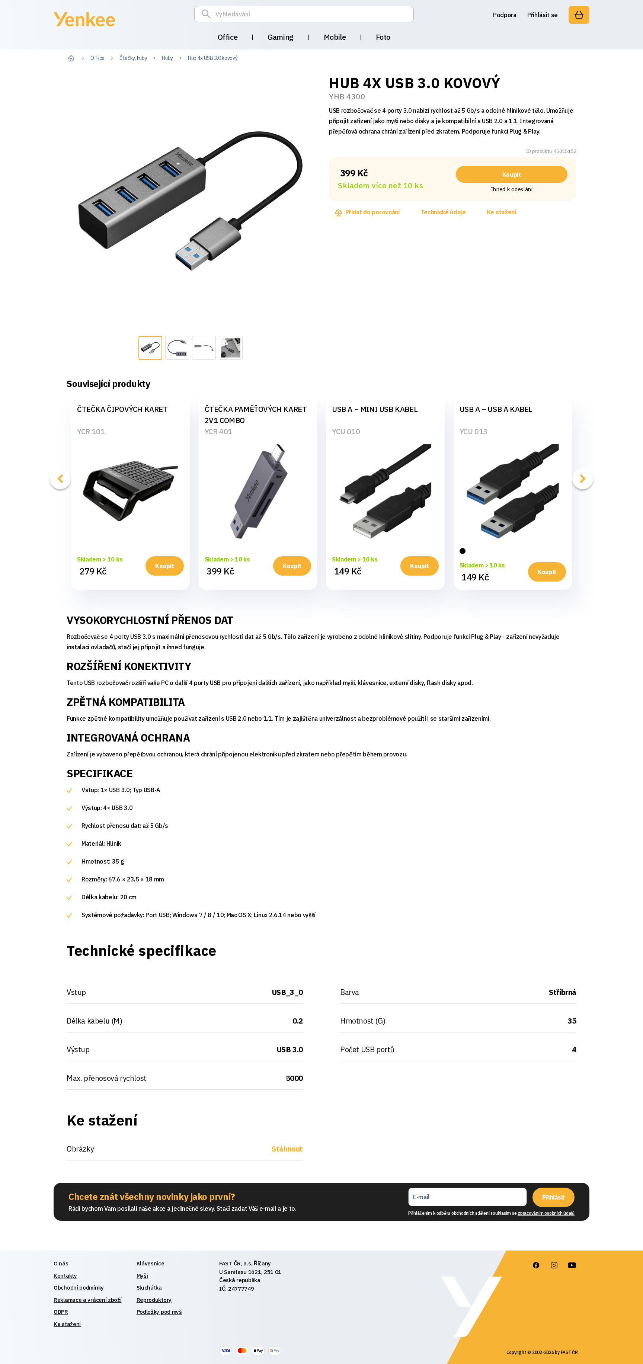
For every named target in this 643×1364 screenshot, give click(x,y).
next (582, 478)
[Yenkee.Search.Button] (208, 14)
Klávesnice (150, 1263)
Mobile (335, 37)
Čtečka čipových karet (122, 409)
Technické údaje (443, 212)
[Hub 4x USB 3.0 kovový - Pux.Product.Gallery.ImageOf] (150, 348)
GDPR (61, 1311)
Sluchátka (149, 1287)
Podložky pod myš (159, 1311)
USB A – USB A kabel (496, 409)
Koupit (511, 174)
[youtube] (572, 1265)
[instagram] (554, 1265)
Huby (167, 58)
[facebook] (536, 1265)
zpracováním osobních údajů (546, 1213)
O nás (61, 1263)
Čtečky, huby (133, 58)
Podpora (504, 15)
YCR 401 (218, 431)
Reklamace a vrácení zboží (88, 1299)
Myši (142, 1275)
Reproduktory (154, 1299)
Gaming (281, 37)
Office (228, 37)
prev (60, 478)
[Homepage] (84, 27)
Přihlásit (553, 1197)
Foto (383, 37)
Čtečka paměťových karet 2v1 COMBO (256, 414)
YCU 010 (346, 431)
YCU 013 (473, 431)
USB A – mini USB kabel (375, 409)
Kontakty (65, 1275)
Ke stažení (501, 212)
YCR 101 (91, 431)
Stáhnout (287, 1149)
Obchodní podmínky (79, 1287)
